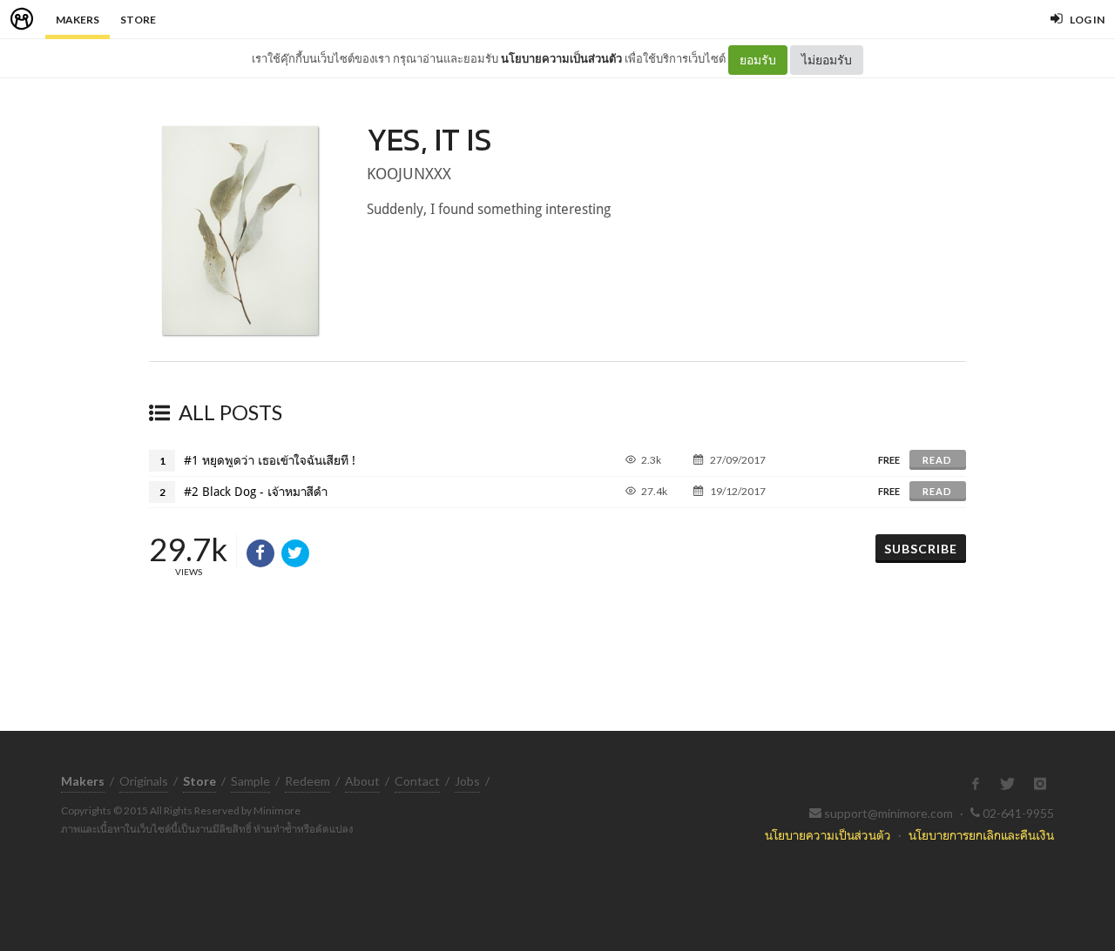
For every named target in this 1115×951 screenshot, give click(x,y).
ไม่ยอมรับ (826, 59)
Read (937, 459)
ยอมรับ (758, 59)
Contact (417, 781)
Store (138, 19)
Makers (77, 19)
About (362, 781)
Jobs (467, 781)
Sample (250, 781)
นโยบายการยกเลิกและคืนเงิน (981, 834)
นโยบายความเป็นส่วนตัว (561, 58)
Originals (143, 781)
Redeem (307, 781)
